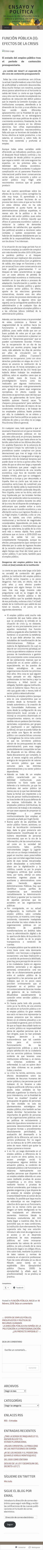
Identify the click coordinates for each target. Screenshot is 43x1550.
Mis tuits (8, 1481)
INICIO (32, 1300)
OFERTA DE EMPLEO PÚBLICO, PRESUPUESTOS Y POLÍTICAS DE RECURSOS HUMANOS (17, 1320)
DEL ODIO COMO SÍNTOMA (16, 1459)
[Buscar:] (38, 27)
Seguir (10, 1524)
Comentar (32, 1368)
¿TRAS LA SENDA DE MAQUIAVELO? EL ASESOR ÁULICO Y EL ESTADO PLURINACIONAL (21, 1439)
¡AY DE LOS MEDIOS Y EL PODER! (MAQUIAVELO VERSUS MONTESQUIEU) (21, 1454)
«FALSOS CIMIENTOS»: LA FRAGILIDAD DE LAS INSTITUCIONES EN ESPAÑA (21, 1447)
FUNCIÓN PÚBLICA (19, 1300)
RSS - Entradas (10, 1420)
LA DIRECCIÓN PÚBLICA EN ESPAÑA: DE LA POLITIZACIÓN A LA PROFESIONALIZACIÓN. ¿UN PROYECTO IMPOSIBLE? (22, 1329)
